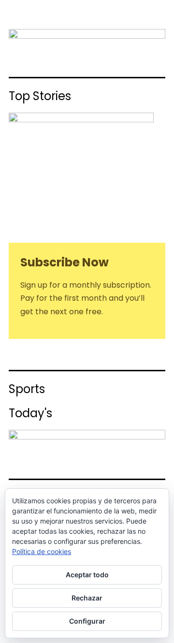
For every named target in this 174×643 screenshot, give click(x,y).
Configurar (87, 621)
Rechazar (87, 598)
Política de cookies (41, 551)
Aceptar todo (87, 574)
